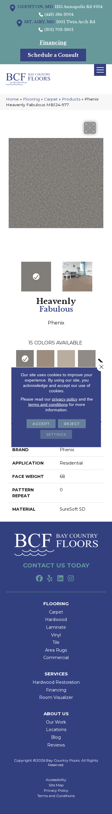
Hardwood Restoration (56, 682)
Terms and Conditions (56, 796)
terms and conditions (48, 404)
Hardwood (56, 619)
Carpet (51, 99)
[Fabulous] (25, 358)
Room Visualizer (56, 697)
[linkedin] (60, 579)
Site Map (56, 785)
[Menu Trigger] (100, 70)
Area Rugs (56, 650)
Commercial (56, 657)
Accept (41, 423)
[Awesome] (86, 358)
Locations (56, 729)
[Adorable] (45, 358)
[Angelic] (66, 358)
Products (71, 99)
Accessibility (56, 780)
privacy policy (64, 398)
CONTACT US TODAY (56, 565)
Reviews (56, 745)
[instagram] (71, 579)
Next (100, 274)
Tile (56, 642)
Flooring (31, 99)
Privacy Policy (56, 790)
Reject (72, 423)
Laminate (56, 627)
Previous (12, 274)
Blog (56, 737)
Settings (56, 434)
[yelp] (50, 579)
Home (12, 99)
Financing (56, 690)
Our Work (56, 722)
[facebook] (39, 579)
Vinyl (56, 635)
